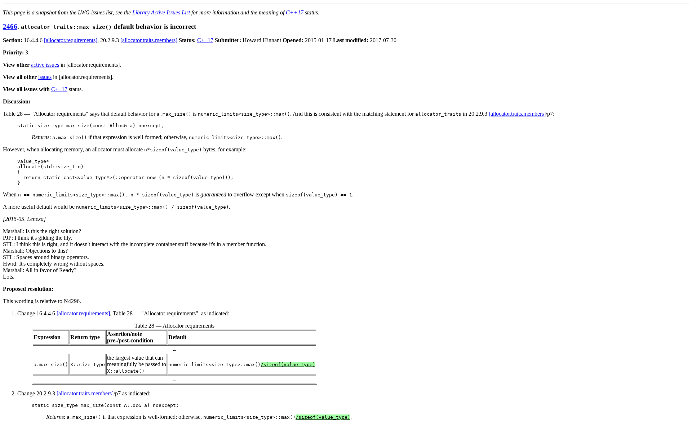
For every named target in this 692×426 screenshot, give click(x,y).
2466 (10, 26)
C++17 (294, 12)
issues (45, 77)
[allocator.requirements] (70, 40)
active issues (45, 65)
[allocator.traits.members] (148, 40)
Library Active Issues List (161, 12)
